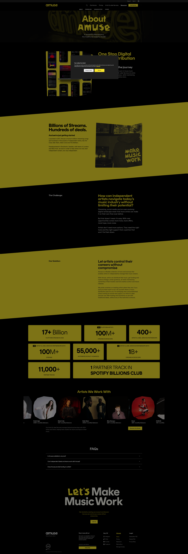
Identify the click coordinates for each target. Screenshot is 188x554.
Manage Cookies (88, 70)
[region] (94, 67)
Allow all (99, 70)
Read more (98, 66)
